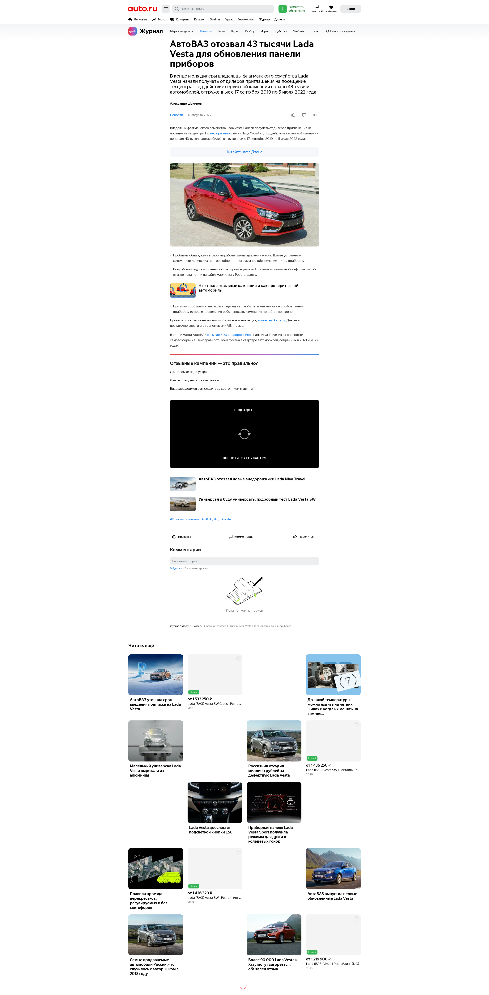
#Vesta (226, 519)
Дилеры (280, 19)
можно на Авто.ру (271, 320)
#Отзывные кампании (184, 519)
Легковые (140, 19)
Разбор (250, 31)
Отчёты (215, 19)
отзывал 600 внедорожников (230, 335)
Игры (264, 31)
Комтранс (182, 19)
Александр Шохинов (186, 103)
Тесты (221, 31)
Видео (235, 31)
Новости (206, 31)
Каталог (199, 19)
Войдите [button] (175, 568)
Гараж (228, 19)
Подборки (280, 31)
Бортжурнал (245, 19)
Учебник (298, 31)
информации (220, 133)
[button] (215, 674)
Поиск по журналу (342, 31)
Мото (161, 19)
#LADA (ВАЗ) (210, 519)
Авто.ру (142, 9)
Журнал (264, 19)
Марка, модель (180, 31)
